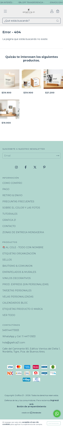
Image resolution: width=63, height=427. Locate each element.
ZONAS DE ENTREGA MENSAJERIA (23, 232)
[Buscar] (57, 21)
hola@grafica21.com (13, 342)
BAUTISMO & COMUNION (17, 265)
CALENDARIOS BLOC (15, 302)
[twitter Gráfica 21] (35, 167)
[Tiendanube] (31, 413)
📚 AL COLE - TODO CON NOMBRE (22, 247)
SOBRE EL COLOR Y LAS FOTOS (21, 207)
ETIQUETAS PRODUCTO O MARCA (22, 309)
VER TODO (8, 315)
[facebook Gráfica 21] (25, 167)
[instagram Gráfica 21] (16, 167)
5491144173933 (10, 330)
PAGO (5, 189)
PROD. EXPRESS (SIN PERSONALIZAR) (25, 284)
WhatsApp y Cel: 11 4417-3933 (19, 336)
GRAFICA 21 (9, 220)
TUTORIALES (9, 213)
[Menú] (5, 11)
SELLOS (7, 259)
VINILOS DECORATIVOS (16, 278)
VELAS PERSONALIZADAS (17, 296)
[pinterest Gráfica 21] (44, 167)
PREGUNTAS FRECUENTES (18, 201)
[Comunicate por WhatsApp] (57, 413)
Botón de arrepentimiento (31, 406)
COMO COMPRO (12, 183)
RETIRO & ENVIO (12, 195)
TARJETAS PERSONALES (17, 290)
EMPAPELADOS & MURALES (19, 272)
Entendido (54, 423)
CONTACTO (9, 226)
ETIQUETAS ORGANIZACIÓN (19, 253)
